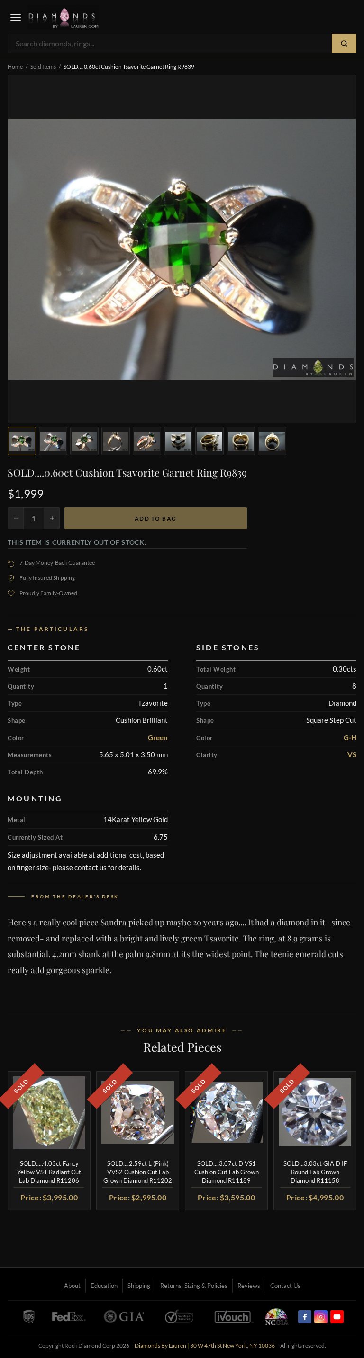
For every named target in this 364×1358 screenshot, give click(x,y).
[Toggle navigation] (16, 17)
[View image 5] (147, 441)
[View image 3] (84, 441)
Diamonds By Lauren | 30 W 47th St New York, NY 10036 (205, 1345)
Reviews (248, 1285)
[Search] (344, 43)
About (72, 1285)
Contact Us (285, 1285)
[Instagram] (321, 1316)
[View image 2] (53, 441)
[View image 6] (178, 441)
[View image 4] (115, 441)
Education (104, 1285)
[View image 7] (209, 441)
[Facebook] (304, 1316)
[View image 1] (22, 441)
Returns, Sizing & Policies (194, 1285)
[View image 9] (272, 441)
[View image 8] (241, 441)
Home (15, 66)
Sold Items (43, 66)
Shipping (138, 1285)
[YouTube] (337, 1316)
